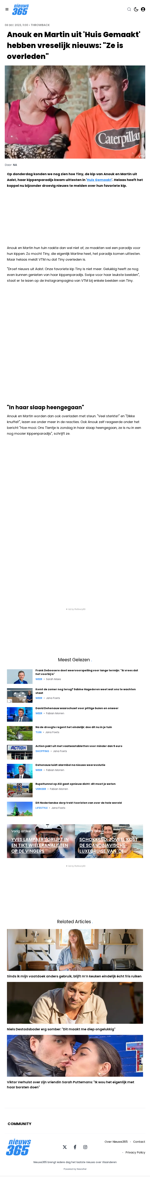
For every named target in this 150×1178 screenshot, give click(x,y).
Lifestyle (41, 808)
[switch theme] (136, 9)
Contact (139, 1142)
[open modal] (143, 9)
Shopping (42, 751)
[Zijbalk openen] (7, 9)
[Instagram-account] (85, 1147)
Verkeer (40, 789)
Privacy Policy (135, 1152)
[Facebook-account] (75, 1147)
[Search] (129, 9)
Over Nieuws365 (116, 1142)
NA (15, 165)
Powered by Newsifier (75, 1169)
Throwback (40, 25)
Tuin (38, 732)
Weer (38, 679)
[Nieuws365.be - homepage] (20, 9)
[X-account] (65, 1147)
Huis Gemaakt (99, 180)
